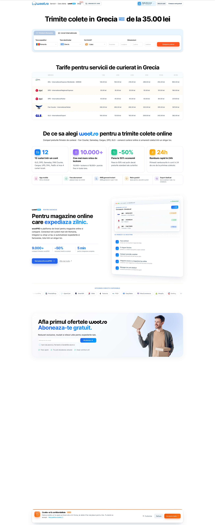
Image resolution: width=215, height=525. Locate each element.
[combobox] (46, 44)
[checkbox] (56, 344)
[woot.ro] (40, 3)
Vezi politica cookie (54, 517)
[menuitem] (53, 3)
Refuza (158, 516)
